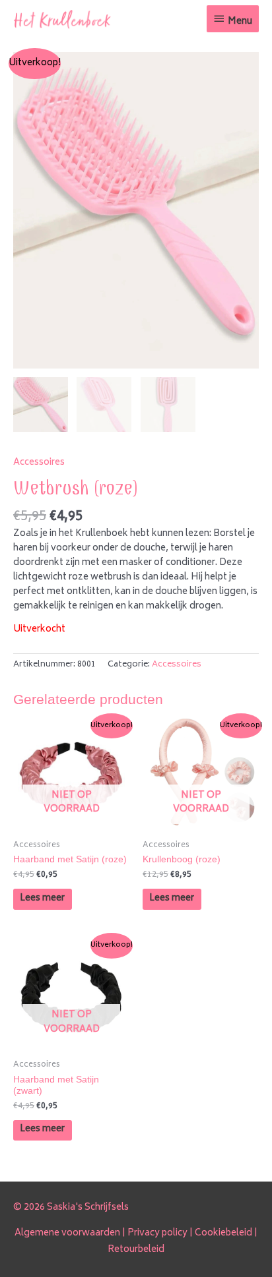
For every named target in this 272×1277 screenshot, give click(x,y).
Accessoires (39, 463)
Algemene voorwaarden (67, 1233)
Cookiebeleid (223, 1233)
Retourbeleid (136, 1250)
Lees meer (42, 898)
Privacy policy (157, 1233)
